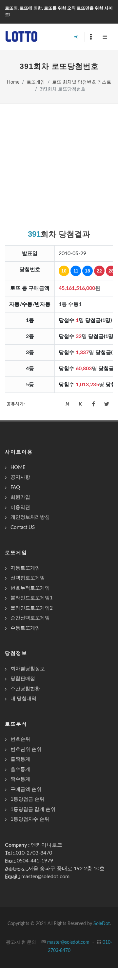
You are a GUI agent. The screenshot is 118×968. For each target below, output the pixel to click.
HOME (18, 467)
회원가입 (20, 497)
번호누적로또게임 (30, 588)
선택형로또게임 (27, 577)
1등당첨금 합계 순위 (32, 809)
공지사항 (20, 477)
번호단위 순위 (25, 749)
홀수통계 (20, 769)
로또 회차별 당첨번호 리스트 (81, 82)
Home (13, 82)
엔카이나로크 (46, 845)
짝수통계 (20, 779)
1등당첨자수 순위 (29, 819)
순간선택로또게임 (30, 617)
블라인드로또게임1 (31, 597)
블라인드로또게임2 (31, 608)
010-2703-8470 (34, 853)
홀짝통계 (20, 759)
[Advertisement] (59, 166)
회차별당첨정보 (27, 668)
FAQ (15, 487)
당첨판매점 (22, 678)
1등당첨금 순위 (27, 799)
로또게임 (36, 82)
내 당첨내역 (23, 698)
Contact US (22, 527)
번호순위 (20, 739)
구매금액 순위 (25, 789)
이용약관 (20, 507)
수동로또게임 (25, 628)
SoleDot (101, 923)
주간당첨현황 (25, 688)
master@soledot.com (45, 876)
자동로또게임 (25, 568)
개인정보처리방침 (30, 517)
